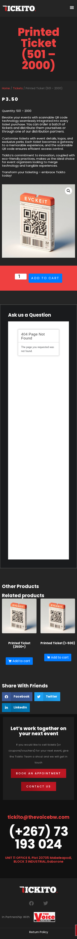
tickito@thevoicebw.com (38, 817)
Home (6, 88)
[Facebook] (31, 903)
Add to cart (45, 278)
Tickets (18, 88)
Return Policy (38, 932)
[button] (72, 7)
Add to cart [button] (21, 661)
